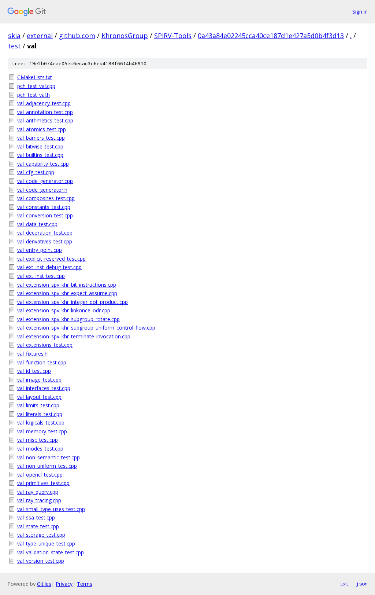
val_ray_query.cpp (37, 491)
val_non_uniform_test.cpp (47, 465)
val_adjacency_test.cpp (44, 103)
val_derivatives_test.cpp (44, 241)
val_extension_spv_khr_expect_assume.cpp (67, 293)
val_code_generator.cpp (45, 180)
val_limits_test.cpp (38, 405)
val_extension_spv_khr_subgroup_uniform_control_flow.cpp (86, 327)
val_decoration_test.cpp (45, 232)
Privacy (64, 583)
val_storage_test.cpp (41, 534)
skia (14, 35)
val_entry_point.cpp (39, 249)
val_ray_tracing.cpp (39, 500)
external (40, 35)
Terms (84, 583)
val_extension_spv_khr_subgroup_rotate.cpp (68, 319)
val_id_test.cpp (34, 370)
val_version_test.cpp (40, 560)
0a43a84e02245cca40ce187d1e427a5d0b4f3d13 (271, 35)
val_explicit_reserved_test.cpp (51, 258)
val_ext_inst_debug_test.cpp (49, 267)
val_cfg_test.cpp (35, 172)
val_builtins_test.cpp (40, 154)
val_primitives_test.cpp (43, 483)
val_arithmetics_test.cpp (45, 120)
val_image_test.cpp (39, 379)
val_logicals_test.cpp (40, 422)
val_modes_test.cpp (40, 448)
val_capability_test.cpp (43, 163)
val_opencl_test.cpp (40, 474)
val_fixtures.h (32, 353)
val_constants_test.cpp (43, 206)
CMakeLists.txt (34, 77)
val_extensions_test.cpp (45, 344)
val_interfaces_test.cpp (43, 388)
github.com (77, 35)
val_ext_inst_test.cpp (41, 275)
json (362, 583)
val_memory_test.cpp (42, 431)
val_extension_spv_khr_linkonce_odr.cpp (63, 310)
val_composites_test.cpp (46, 198)
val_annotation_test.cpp (45, 112)
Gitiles (44, 583)
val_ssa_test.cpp (36, 517)
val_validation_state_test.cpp (50, 552)
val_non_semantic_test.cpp (48, 457)
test (14, 45)
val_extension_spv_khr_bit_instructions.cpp (66, 284)
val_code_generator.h (42, 189)
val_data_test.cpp (37, 224)
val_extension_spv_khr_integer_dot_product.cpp (72, 301)
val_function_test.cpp (41, 362)
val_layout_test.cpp (39, 396)
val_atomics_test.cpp (41, 129)
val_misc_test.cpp (37, 439)
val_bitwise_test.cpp (40, 146)
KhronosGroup (124, 35)
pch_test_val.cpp (36, 85)
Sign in (360, 11)
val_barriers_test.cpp (41, 137)
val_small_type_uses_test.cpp (51, 509)
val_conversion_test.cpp (45, 215)
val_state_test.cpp (38, 526)
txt (344, 583)
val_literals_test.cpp (39, 414)
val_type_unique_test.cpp (46, 543)
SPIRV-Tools (173, 35)
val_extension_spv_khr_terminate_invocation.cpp (73, 336)
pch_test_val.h (33, 94)
